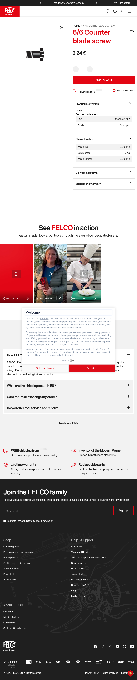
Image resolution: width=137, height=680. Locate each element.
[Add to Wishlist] (132, 32)
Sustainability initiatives (14, 628)
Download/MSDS (80, 585)
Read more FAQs (68, 423)
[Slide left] (40, 3)
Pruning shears (10, 557)
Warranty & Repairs (80, 552)
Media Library (78, 596)
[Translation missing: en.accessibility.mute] (26, 298)
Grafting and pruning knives (16, 563)
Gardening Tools (11, 546)
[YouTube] (117, 646)
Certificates (9, 622)
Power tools (9, 574)
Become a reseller (80, 579)
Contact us (76, 546)
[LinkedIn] (132, 646)
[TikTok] (110, 646)
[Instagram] (102, 646)
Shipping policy (78, 563)
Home (76, 25)
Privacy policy (46, 521)
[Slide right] (97, 3)
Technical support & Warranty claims (88, 557)
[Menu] (130, 11)
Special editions (11, 568)
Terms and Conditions (27, 521)
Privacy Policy (92, 673)
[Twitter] (124, 646)
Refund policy (78, 568)
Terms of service (110, 673)
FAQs (74, 590)
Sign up (123, 510)
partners (44, 318)
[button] (108, 11)
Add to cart (104, 79)
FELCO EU (17, 673)
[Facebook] (95, 646)
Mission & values (11, 617)
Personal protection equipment (18, 552)
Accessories (9, 579)
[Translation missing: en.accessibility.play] (16, 274)
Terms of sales (78, 574)
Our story (8, 611)
